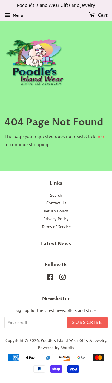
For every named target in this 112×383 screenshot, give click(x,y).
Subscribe (87, 322)
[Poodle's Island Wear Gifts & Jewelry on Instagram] (62, 278)
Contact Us (56, 203)
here (100, 136)
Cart (102, 15)
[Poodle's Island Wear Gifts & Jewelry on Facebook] (49, 278)
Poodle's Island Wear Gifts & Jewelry (73, 340)
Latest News (56, 243)
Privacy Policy (56, 218)
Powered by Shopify (56, 347)
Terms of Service (56, 226)
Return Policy (56, 211)
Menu (17, 15)
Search (56, 195)
